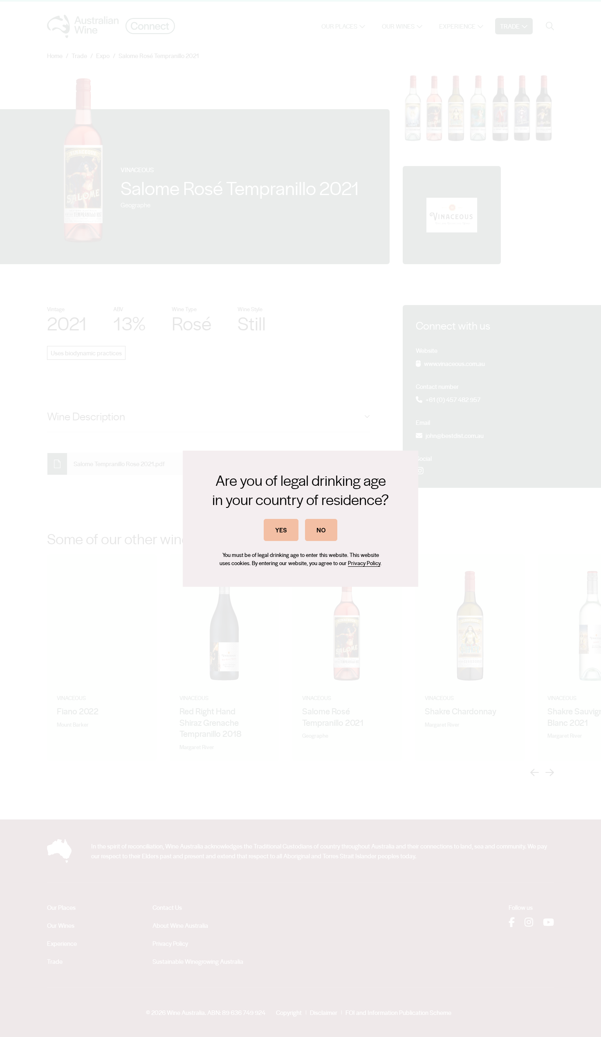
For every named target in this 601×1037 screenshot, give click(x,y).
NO (321, 529)
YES (281, 529)
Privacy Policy (364, 563)
